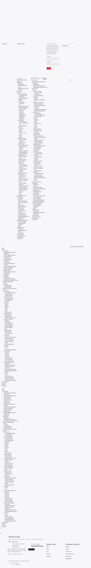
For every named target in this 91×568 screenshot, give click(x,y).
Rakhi (19, 226)
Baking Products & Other (39, 145)
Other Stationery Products (40, 177)
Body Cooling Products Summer (39, 81)
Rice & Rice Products (22, 173)
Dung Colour (20, 228)
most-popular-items (21, 195)
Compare (4, 386)
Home (3, 248)
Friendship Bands (21, 223)
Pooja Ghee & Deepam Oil (23, 216)
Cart (47, 551)
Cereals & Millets (22, 121)
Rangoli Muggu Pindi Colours (39, 212)
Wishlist (48, 553)
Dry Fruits (20, 127)
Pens (20, 194)
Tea (20, 105)
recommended (20, 234)
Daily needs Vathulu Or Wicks (39, 189)
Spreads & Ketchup (23, 153)
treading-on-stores (21, 235)
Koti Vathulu (20, 209)
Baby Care (21, 163)
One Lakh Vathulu (22, 213)
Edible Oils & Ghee (22, 138)
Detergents (21, 112)
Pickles (20, 149)
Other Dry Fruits (22, 132)
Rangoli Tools (21, 233)
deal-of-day (20, 91)
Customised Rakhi (22, 222)
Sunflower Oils (22, 142)
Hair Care (21, 167)
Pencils (20, 192)
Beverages (20, 99)
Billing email (49, 61)
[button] (34, 247)
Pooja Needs (19, 196)
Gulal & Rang (21, 84)
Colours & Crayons (23, 187)
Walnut (20, 137)
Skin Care (21, 171)
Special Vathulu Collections (39, 201)
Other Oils (21, 141)
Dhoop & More (21, 205)
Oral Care (21, 170)
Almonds (21, 128)
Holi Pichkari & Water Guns (39, 86)
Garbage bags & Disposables (40, 109)
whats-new (19, 238)
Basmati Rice (22, 174)
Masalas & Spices (22, 155)
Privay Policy (68, 551)
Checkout (48, 556)
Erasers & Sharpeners (23, 188)
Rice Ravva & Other (23, 178)
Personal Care (21, 162)
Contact (4, 383)
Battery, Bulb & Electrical (39, 105)
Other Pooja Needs (22, 215)
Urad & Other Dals (23, 125)
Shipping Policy (68, 558)
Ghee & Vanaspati (23, 139)
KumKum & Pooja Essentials (39, 195)
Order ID (48, 56)
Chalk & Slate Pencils (23, 185)
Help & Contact (20, 43)
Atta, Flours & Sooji (22, 93)
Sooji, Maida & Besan (23, 98)
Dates (20, 131)
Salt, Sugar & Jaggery (23, 180)
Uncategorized (20, 237)
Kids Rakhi (20, 224)
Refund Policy (68, 556)
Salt (20, 181)
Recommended (5, 381)
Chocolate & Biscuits (23, 145)
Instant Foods (21, 144)
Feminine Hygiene (23, 164)
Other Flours (21, 96)
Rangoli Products (21, 227)
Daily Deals (4, 43)
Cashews (21, 130)
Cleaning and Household (23, 106)
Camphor (20, 199)
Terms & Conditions (69, 553)
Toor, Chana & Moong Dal (39, 115)
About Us (4, 384)
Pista (20, 134)
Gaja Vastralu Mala (22, 206)
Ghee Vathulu (21, 208)
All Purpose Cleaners (23, 107)
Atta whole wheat (23, 95)
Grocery (19, 92)
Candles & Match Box (22, 201)
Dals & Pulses (21, 120)
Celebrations (20, 82)
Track (49, 68)
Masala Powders (22, 159)
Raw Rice (21, 177)
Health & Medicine (23, 169)
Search (44, 78)
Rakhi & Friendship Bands (22, 220)
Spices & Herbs (22, 160)
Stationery (20, 184)
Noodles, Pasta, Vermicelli (39, 137)
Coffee (20, 100)
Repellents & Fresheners (39, 111)
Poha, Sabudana (22, 176)
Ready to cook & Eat (23, 151)
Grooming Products (23, 166)
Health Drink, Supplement (39, 99)
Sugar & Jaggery (22, 183)
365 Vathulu (21, 198)
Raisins (20, 135)
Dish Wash (21, 113)
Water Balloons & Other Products (40, 87)
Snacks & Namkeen (23, 152)
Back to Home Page (13, 541)
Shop (3, 249)
